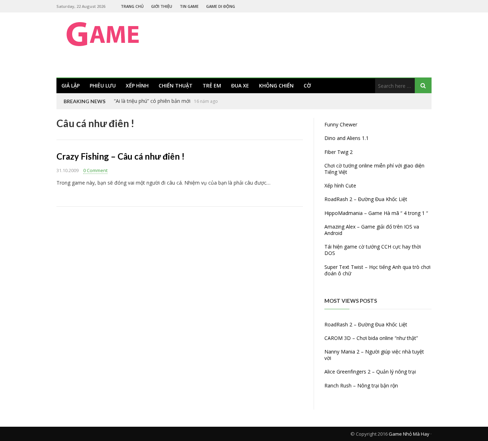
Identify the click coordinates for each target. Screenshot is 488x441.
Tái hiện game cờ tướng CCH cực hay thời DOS (372, 249)
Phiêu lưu (103, 85)
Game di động (220, 6)
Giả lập (70, 85)
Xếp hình (137, 85)
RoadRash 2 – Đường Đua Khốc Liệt (365, 199)
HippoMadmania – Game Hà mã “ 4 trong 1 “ (376, 213)
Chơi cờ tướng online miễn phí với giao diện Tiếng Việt (374, 168)
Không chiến (276, 85)
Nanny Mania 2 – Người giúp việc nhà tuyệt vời (374, 354)
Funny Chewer (340, 124)
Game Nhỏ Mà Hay (409, 434)
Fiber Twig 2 (338, 152)
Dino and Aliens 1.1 (346, 138)
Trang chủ (132, 6)
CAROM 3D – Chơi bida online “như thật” (371, 338)
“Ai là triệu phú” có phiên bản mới (152, 100)
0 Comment (95, 170)
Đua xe (240, 85)
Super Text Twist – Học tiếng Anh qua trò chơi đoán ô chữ (377, 270)
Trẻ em (212, 85)
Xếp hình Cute (340, 185)
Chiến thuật (176, 85)
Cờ (307, 85)
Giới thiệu (161, 6)
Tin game (189, 6)
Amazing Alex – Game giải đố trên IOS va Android (371, 229)
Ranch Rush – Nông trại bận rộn (361, 385)
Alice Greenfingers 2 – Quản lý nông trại (370, 371)
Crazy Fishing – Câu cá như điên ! (120, 156)
